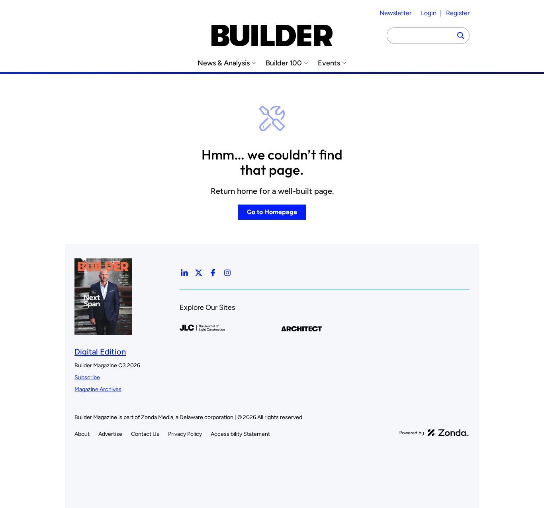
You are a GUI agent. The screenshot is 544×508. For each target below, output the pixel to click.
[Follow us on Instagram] (227, 273)
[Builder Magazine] (272, 35)
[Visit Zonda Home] (434, 432)
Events (329, 63)
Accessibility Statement (240, 434)
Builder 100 (284, 63)
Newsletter (395, 13)
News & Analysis (224, 63)
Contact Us (145, 434)
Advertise (110, 434)
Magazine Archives (97, 389)
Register (458, 13)
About (82, 434)
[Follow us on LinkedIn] (184, 273)
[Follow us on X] (199, 273)
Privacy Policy (185, 434)
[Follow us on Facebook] (213, 273)
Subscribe (87, 377)
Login (428, 13)
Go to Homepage (272, 212)
